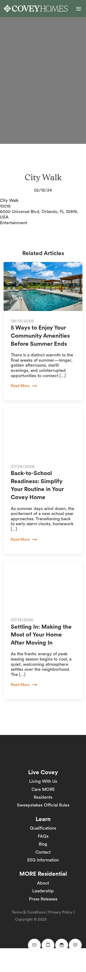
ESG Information (43, 859)
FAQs (43, 836)
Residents (43, 797)
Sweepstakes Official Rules (43, 804)
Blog (43, 843)
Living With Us (43, 781)
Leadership (43, 890)
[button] (78, 9)
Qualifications (43, 828)
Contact (43, 852)
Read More (20, 386)
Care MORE (43, 789)
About (43, 882)
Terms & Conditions (28, 912)
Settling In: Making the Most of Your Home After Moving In (41, 634)
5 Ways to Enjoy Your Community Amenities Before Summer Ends (40, 335)
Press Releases (43, 898)
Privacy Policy (60, 912)
